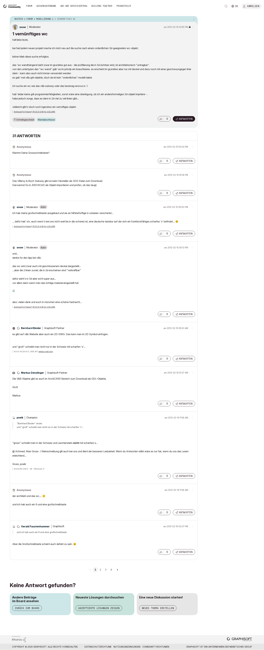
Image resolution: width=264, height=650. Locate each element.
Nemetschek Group (240, 646)
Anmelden (253, 5)
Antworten (186, 118)
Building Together (102, 6)
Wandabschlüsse (46, 119)
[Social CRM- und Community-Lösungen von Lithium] (19, 638)
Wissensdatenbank (46, 6)
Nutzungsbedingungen (127, 646)
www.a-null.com (45, 351)
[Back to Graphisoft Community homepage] (12, 6)
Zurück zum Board (27, 608)
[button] (161, 118)
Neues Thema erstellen (158, 608)
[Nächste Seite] (117, 569)
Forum (29, 6)
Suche (226, 6)
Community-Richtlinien (155, 646)
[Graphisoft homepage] (239, 639)
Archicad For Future (22, 112)
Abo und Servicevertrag (73, 6)
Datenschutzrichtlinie (98, 646)
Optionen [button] (193, 19)
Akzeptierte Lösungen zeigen (98, 608)
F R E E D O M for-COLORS (43, 112)
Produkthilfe (124, 6)
